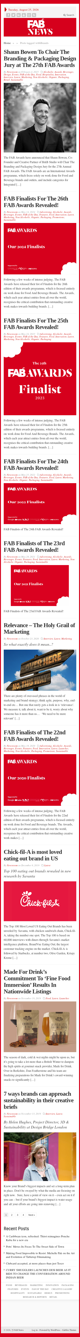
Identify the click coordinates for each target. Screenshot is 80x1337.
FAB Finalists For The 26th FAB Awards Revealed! (36, 201)
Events (15, 74)
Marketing (26, 77)
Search (70, 15)
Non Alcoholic (40, 77)
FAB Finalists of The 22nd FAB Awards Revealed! (34, 735)
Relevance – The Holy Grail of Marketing (39, 628)
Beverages (68, 72)
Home (7, 43)
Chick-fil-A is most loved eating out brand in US (33, 855)
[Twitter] (13, 15)
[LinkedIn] (19, 15)
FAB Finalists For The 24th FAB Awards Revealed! (36, 464)
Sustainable (17, 79)
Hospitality (48, 74)
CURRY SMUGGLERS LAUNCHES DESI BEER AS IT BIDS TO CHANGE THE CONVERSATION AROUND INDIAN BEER (38, 1273)
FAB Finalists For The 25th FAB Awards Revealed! (36, 323)
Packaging (63, 77)
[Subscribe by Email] (29, 15)
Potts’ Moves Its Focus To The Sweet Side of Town (35, 1246)
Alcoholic (48, 72)
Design (7, 74)
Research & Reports (35, 1296)
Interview (8, 77)
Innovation (60, 74)
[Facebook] (8, 15)
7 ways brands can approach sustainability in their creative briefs (38, 1100)
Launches (63, 748)
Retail (7, 79)
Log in (35, 1329)
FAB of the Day (27, 74)
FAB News (18, 1329)
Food (38, 74)
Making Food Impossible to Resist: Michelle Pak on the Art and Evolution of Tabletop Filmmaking (40, 1255)
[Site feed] (34, 15)
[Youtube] (24, 15)
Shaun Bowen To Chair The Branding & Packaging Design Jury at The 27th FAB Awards (40, 58)
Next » (31, 1215)
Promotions (58, 217)
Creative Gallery (62, 1289)
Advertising (46, 212)
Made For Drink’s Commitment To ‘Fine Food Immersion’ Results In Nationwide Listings (37, 981)
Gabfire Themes (69, 1329)
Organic (53, 77)
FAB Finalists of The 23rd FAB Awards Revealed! (34, 546)
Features (43, 214)
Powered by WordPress (49, 1329)
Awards (58, 72)
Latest (17, 77)
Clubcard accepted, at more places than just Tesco (35, 1263)
